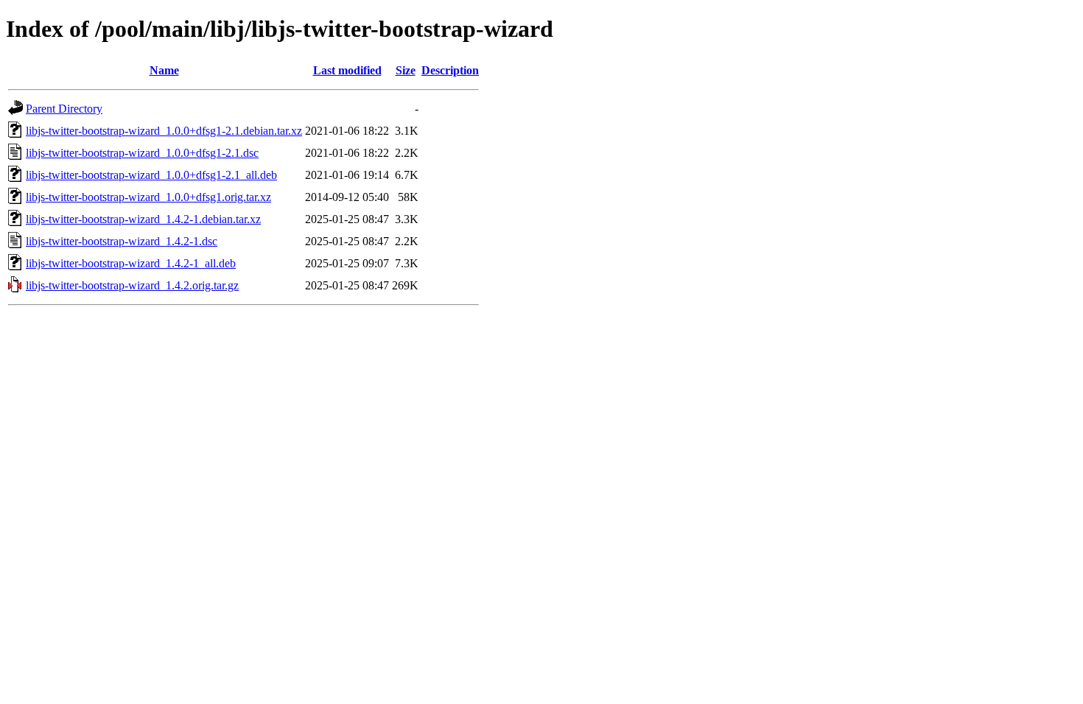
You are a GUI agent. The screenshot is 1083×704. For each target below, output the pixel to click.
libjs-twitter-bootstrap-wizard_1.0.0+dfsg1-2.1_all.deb (151, 175)
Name (164, 70)
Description (450, 70)
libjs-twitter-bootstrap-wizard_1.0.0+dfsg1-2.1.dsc (142, 153)
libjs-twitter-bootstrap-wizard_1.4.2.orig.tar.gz (132, 285)
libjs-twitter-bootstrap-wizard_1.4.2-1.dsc (121, 241)
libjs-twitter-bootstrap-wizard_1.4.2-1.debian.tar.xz (143, 219)
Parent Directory (64, 108)
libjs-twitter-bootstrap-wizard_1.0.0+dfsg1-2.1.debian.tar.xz (164, 130)
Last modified (347, 70)
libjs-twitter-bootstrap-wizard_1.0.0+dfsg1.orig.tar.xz (148, 197)
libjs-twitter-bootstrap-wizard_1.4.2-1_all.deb (131, 263)
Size (406, 70)
